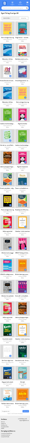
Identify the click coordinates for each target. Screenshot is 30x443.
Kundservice (4, 425)
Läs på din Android (5, 435)
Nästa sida (25, 411)
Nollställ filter (23, 18)
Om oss (3, 421)
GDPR (2, 428)
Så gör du (3, 423)
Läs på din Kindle (5, 436)
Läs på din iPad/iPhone (6, 433)
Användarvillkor (5, 426)
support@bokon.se (24, 420)
